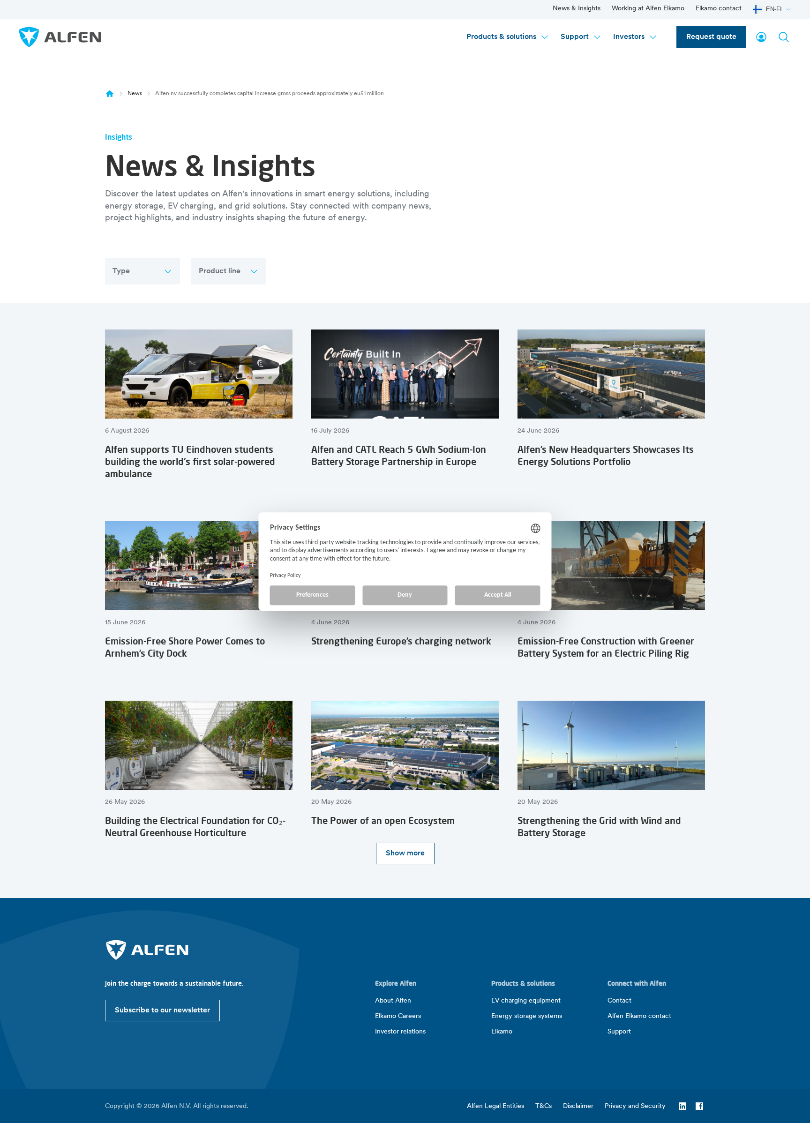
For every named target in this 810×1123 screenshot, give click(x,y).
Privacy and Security (635, 1106)
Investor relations (400, 1031)
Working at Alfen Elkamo (648, 8)
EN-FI (774, 9)
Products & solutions (501, 37)
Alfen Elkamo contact (639, 1016)
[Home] (109, 93)
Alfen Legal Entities (495, 1106)
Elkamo (501, 1031)
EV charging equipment (526, 1000)
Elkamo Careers (398, 1016)
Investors (629, 37)
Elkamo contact (719, 8)
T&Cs (543, 1106)
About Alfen (393, 1000)
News (135, 94)
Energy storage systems (526, 1016)
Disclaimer (578, 1106)
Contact (619, 1000)
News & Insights (576, 8)
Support (575, 37)
